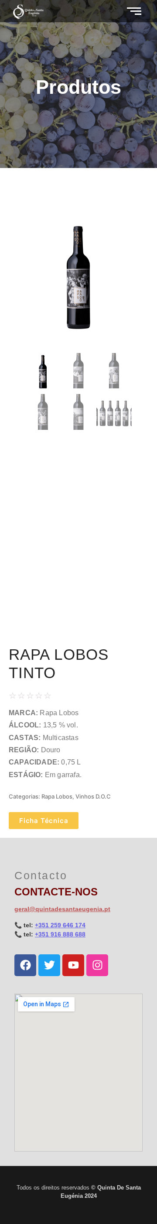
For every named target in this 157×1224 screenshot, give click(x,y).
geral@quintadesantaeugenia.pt (62, 908)
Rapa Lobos (56, 796)
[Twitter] (49, 965)
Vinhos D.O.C (93, 796)
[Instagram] (97, 965)
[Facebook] (25, 965)
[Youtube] (73, 965)
